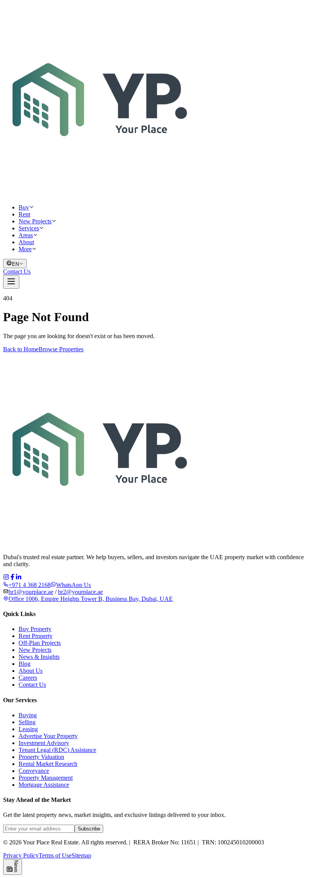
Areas (26, 235)
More (25, 249)
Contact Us (17, 271)
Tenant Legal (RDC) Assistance (57, 750)
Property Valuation (41, 757)
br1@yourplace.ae (31, 592)
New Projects (35, 221)
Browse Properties (61, 349)
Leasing (28, 729)
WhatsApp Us (73, 585)
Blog (25, 663)
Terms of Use (55, 855)
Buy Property (35, 629)
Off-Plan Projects (40, 643)
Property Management (46, 777)
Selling (27, 722)
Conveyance (34, 770)
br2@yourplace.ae (80, 592)
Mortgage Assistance (44, 784)
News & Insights (39, 656)
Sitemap (81, 855)
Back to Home (21, 349)
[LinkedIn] (18, 578)
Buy (24, 207)
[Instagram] (6, 578)
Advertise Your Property (48, 736)
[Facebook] (12, 578)
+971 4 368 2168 (30, 585)
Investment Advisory (44, 743)
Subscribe (89, 829)
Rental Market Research (48, 764)
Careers (28, 677)
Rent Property (36, 636)
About (26, 242)
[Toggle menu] (11, 282)
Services (29, 228)
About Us (31, 670)
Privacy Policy (21, 855)
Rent (24, 214)
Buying (28, 715)
